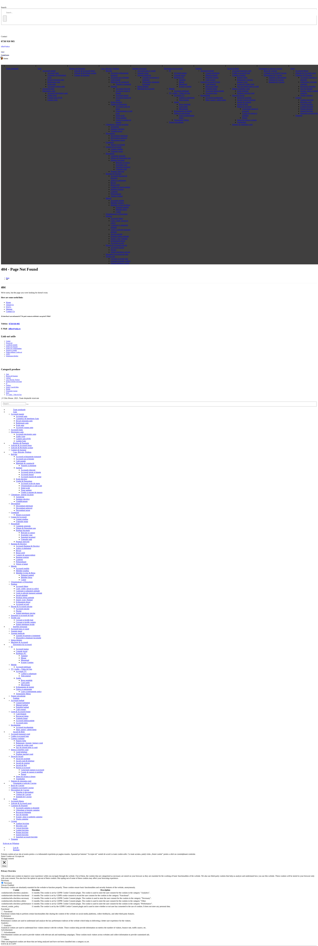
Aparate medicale (144, 75)
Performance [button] (6, 916)
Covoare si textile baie (119, 259)
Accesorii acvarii (117, 243)
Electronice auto (48, 91)
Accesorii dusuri (122, 95)
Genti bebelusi (242, 91)
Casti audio (183, 107)
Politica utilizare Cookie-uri (14, 352)
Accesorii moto (48, 89)
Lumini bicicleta (306, 107)
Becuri (113, 183)
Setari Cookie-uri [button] (7, 856)
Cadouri (8, 378)
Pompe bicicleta (306, 109)
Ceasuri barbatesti (212, 73)
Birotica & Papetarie (77, 68)
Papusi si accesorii (244, 107)
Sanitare (114, 86)
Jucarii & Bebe (233, 68)
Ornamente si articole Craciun (270, 68)
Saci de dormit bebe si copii (248, 86)
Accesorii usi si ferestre (120, 77)
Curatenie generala (118, 156)
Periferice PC (179, 77)
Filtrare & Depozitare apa (121, 158)
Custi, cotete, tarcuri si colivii (27, 589)
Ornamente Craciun (11, 391)
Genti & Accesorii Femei (210, 82)
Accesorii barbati (207, 71)
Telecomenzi (184, 100)
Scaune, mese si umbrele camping (29, 817)
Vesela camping (306, 95)
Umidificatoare (116, 131)
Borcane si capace (123, 162)
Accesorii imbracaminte (214, 91)
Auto (39, 68)
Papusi (244, 118)
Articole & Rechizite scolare (85, 73)
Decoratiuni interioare (119, 136)
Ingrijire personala (139, 68)
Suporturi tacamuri (123, 167)
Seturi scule (120, 115)
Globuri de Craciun (276, 80)
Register (16, 850)
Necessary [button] (5, 880)
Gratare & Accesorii (113, 147)
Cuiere (118, 212)
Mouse (181, 82)
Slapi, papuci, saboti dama (215, 100)
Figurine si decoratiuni (277, 77)
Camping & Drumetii (303, 75)
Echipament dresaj (118, 241)
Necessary (8, 883)
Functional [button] (5, 909)
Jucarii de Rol (242, 104)
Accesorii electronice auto (57, 93)
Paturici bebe (242, 77)
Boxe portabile (184, 104)
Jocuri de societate (244, 98)
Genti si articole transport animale (29, 593)
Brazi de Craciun (270, 71)
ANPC (8, 354)
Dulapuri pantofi (122, 207)
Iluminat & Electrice (113, 174)
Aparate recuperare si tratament (28, 636)
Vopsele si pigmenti (123, 84)
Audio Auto (52, 95)
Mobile (172, 89)
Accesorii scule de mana (30, 483)
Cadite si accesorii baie (241, 73)
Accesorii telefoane (181, 91)
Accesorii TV (179, 95)
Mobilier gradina (117, 203)
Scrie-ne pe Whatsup (11, 843)
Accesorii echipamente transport (28, 457)
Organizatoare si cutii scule (31, 486)
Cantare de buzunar (81, 75)
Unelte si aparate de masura (31, 492)
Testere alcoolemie (176, 122)
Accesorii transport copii (241, 71)
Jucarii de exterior (244, 102)
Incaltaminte (205, 95)
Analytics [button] (4, 923)
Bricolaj (109, 71)
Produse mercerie (117, 171)
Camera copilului (239, 75)
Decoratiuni (110, 133)
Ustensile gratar (117, 151)
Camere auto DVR (54, 98)
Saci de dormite (306, 89)
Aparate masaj (143, 73)
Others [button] (3, 937)
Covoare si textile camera (120, 261)
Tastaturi (182, 80)
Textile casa (110, 256)
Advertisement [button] (6, 930)
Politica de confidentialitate (14, 348)
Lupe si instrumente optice (31, 691)
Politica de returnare (12, 347)
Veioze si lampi (117, 196)
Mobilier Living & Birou (120, 205)
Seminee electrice (117, 129)
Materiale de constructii (120, 82)
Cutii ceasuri (210, 80)
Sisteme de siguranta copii (242, 124)
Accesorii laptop (180, 73)
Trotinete (298, 115)
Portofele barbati (211, 77)
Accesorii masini (49, 71)
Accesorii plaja (211, 93)
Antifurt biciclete (307, 100)
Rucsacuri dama (211, 86)
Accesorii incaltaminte (214, 98)
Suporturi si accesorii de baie (117, 254)
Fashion (199, 68)
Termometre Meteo (181, 120)
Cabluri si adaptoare (187, 98)
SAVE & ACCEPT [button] (8, 944)
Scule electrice (116, 102)
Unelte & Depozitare (119, 104)
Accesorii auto (53, 73)
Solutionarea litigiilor (12, 356)
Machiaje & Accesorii (145, 89)
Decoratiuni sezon (118, 140)
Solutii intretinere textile (120, 263)
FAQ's (8, 307)
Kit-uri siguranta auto (55, 80)
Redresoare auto (53, 82)
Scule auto (51, 84)
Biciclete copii (306, 102)
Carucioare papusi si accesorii (32, 770)
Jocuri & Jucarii (238, 95)
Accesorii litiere (117, 218)
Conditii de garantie (11, 345)
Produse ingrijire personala (14, 381)
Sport (292, 68)
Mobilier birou (121, 209)
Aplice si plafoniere (118, 180)
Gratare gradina (117, 149)
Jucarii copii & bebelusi (246, 100)
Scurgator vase (121, 165)
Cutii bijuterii (210, 84)
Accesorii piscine (117, 247)
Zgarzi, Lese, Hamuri (119, 239)
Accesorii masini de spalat (31, 477)
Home (8, 302)
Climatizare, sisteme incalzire (117, 124)
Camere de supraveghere (120, 187)
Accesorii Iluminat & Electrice (28, 546)
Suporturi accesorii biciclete (27, 837)
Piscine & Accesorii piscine (116, 245)
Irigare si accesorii (118, 145)
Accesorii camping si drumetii (27, 808)
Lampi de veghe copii (245, 84)
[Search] (5, 19)
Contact (8, 341)
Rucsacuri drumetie (308, 86)
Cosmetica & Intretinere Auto (27, 419)
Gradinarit (110, 142)
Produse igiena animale (120, 236)
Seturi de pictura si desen (247, 120)
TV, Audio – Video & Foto (179, 93)
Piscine (113, 250)
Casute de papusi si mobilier (32, 772)
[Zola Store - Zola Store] (1, 398)
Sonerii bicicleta (306, 111)
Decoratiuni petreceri (119, 138)
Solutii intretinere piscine (120, 252)
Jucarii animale (116, 234)
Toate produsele (12, 68)
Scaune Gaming (185, 86)
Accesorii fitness (301, 71)
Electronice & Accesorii (173, 68)
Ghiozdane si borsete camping (28, 810)
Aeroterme (115, 127)
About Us (10, 305)
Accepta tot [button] (19, 856)
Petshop (109, 216)
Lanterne (114, 192)
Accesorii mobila (117, 200)
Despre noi (9, 343)
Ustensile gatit (121, 169)
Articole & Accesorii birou (84, 71)
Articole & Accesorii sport (305, 73)
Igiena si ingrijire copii (241, 89)
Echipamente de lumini (183, 111)
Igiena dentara (142, 86)
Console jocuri (179, 75)
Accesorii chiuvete (123, 89)
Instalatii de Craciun (276, 82)
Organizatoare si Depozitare (117, 214)
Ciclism (298, 98)
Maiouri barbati (211, 75)
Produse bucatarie (118, 160)
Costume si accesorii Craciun (275, 73)
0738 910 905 (14, 324)
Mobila (108, 198)
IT (170, 71)
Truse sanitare (121, 118)
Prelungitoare (116, 194)
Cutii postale (115, 80)
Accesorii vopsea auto (56, 86)
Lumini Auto (52, 100)
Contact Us (10, 311)
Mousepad (183, 84)
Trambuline (241, 122)
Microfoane (183, 109)
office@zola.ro (5, 46)
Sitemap (9, 309)
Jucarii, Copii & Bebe (12, 387)
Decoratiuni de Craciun (273, 75)
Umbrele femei (211, 89)
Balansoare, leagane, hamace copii (245, 81)
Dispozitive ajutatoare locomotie (28, 638)
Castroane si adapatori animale (28, 591)
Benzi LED (115, 185)
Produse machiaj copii (245, 93)
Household (110, 154)
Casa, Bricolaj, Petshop (110, 68)
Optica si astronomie (182, 113)
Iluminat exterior (117, 189)
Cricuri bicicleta (306, 104)
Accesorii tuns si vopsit (146, 71)
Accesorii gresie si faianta (31, 472)
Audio (176, 102)
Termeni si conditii (11, 350)
